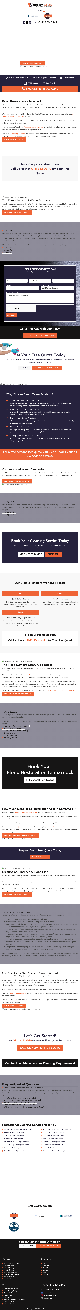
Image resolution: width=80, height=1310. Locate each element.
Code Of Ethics (9, 1301)
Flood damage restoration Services (20, 835)
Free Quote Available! (40, 780)
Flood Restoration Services (16, 212)
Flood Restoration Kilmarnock (54, 1148)
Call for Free (27, 1245)
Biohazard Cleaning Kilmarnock (54, 1142)
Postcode (9, 285)
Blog (44, 1272)
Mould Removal (9, 1276)
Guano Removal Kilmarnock (53, 1145)
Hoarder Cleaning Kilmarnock (53, 1135)
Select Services (45, 285)
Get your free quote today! (47, 367)
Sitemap (45, 1274)
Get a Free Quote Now (32, 63)
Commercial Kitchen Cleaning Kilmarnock (57, 1151)
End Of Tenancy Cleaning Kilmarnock (17, 1129)
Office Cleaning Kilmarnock (14, 1135)
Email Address (34, 278)
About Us (46, 1268)
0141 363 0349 (47, 22)
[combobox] (57, 288)
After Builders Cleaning (11, 1272)
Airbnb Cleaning (9, 1270)
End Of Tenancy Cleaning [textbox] (49, 288)
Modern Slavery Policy (11, 1288)
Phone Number (57, 278)
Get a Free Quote (40, 856)
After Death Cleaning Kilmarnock (55, 1132)
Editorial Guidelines (10, 1304)
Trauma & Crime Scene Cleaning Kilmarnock (59, 1129)
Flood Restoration (10, 1279)
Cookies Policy (8, 1293)
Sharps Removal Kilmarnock (53, 1138)
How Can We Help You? (13, 292)
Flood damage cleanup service (17, 694)
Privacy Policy (8, 1295)
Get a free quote (31, 554)
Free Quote (46, 1265)
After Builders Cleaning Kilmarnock (16, 1142)
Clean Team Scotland (13, 139)
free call (54, 554)
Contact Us (46, 1270)
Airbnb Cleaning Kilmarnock (14, 1138)
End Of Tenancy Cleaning (12, 1263)
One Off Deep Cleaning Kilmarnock (17, 1145)
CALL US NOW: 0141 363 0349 (40, 1047)
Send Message (11, 315)
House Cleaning (9, 1265)
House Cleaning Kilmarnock (14, 1132)
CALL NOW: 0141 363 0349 (40, 335)
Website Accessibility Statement (14, 1299)
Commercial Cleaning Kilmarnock (16, 1148)
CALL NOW (24, 367)
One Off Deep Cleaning (11, 1274)
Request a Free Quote (48, 1245)
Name (8, 278)
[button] (40, 11)
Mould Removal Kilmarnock (14, 1151)
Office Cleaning (9, 1268)
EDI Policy (7, 1297)
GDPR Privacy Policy (10, 1291)
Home (45, 1263)
